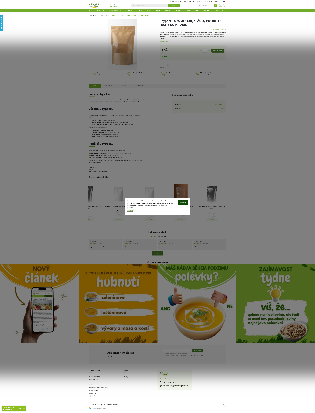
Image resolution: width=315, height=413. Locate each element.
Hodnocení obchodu (175, 1)
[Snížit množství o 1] (201, 50)
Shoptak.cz (104, 408)
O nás (198, 1)
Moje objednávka (93, 396)
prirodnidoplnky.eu (127, 377)
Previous (223, 180)
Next (225, 180)
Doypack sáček (219, 104)
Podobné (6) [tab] (108, 85)
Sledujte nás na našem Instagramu (159, 262)
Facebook (124, 377)
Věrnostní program (189, 1)
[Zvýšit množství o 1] (209, 50)
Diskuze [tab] (123, 85)
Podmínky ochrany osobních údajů (98, 388)
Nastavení (129, 210)
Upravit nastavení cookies (104, 406)
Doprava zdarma (93, 390)
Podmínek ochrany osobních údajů (173, 355)
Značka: (219, 29)
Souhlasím (183, 202)
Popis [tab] (94, 85)
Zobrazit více (157, 253)
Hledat (174, 5)
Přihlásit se (197, 350)
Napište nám (92, 393)
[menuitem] (91, 10)
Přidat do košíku (218, 50)
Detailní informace (164, 41)
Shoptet (96, 408)
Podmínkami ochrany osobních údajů (147, 205)
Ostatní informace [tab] (140, 85)
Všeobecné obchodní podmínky (211, 1)
